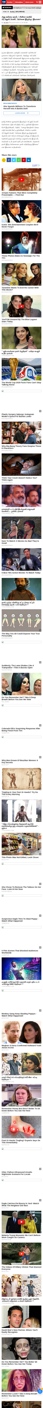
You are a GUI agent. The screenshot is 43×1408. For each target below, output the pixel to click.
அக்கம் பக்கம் (29, 2)
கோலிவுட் (10, 2)
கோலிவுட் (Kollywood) (17, 11)
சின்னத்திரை (19, 2)
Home (5, 11)
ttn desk (6, 22)
